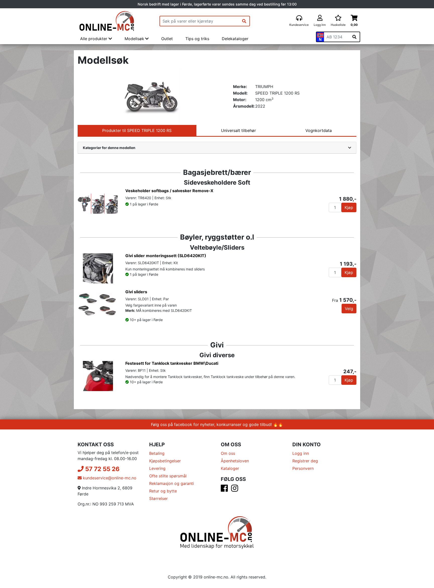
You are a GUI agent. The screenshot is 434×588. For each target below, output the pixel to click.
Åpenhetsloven (235, 460)
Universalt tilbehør (238, 130)
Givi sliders (136, 291)
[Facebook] (224, 489)
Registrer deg (305, 460)
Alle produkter (94, 38)
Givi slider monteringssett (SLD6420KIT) (165, 255)
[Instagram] (234, 489)
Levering (157, 468)
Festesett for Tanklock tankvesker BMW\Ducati (171, 363)
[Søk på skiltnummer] (354, 36)
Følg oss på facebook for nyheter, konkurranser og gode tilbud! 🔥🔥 (217, 424)
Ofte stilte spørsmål (168, 475)
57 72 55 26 (102, 469)
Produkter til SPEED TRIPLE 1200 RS (137, 130)
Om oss (228, 453)
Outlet (167, 38)
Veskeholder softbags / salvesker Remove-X (169, 190)
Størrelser (158, 498)
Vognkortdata (318, 130)
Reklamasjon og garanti (171, 483)
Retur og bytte (163, 490)
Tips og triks (197, 38)
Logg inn (300, 453)
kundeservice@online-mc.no (109, 477)
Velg (349, 308)
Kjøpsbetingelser (165, 460)
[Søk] (244, 21)
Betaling (157, 453)
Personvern (303, 468)
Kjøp (349, 207)
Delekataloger (235, 38)
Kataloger (230, 468)
